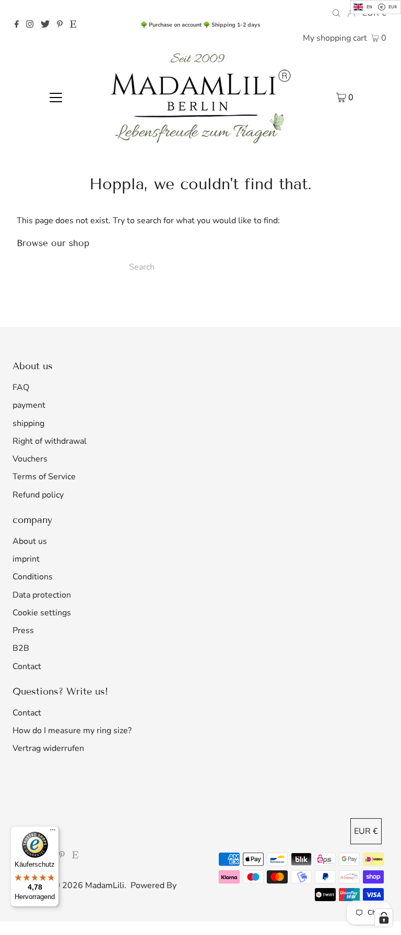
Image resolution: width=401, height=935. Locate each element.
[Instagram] (29, 25)
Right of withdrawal (50, 441)
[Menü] (52, 832)
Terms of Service (44, 476)
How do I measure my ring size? (72, 730)
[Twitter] (45, 25)
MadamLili (104, 885)
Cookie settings (42, 612)
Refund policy (38, 495)
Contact (27, 666)
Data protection (42, 595)
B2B (21, 648)
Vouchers (30, 459)
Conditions (33, 576)
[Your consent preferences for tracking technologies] (384, 918)
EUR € (366, 831)
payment (29, 405)
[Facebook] (16, 25)
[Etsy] (73, 25)
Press (23, 630)
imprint (26, 559)
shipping (28, 423)
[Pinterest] (59, 25)
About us (30, 541)
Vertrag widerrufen (48, 748)
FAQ (21, 387)
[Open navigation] (56, 97)
